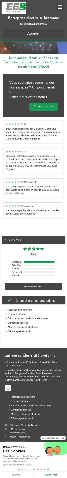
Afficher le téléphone (20, 436)
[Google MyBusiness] (8, 388)
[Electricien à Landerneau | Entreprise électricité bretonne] (14, 8)
